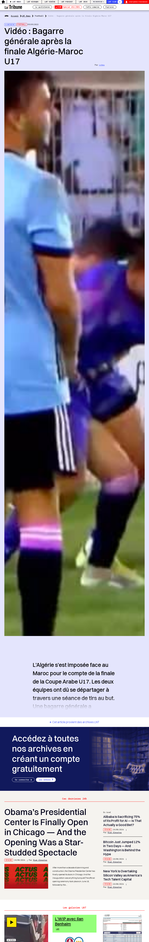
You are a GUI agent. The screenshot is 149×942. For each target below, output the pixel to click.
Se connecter (22, 779)
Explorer (110, 7)
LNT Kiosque (32, 2)
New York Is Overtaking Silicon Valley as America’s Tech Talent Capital (122, 875)
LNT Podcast (67, 2)
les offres (45, 779)
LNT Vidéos (50, 2)
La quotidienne (42, 7)
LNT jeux (83, 2)
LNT (57, 929)
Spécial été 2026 (68, 7)
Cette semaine (92, 7)
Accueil (15, 16)
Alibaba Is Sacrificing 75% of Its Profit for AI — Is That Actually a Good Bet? (122, 821)
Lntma (101, 65)
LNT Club (112, 2)
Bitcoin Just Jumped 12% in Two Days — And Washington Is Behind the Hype (121, 848)
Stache (8, 860)
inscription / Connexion (138, 2)
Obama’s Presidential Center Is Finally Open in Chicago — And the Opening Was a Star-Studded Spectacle (46, 832)
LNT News (17, 2)
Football (39, 16)
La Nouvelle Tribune (13, 6)
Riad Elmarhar (40, 860)
